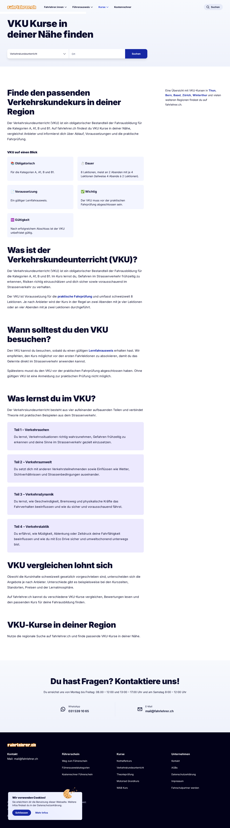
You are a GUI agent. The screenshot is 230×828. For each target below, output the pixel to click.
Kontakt (175, 760)
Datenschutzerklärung (183, 774)
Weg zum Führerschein (74, 760)
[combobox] (38, 53)
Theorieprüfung (125, 774)
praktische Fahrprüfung (75, 296)
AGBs (174, 767)
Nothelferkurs (124, 760)
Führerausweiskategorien (76, 767)
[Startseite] (21, 7)
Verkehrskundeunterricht (130, 767)
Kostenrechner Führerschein (77, 774)
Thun (212, 90)
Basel (177, 95)
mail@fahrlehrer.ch (26, 758)
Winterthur (200, 95)
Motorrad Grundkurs (128, 781)
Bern (168, 95)
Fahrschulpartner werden (185, 787)
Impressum (177, 781)
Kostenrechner (122, 7)
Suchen (136, 53)
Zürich (186, 95)
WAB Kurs (122, 787)
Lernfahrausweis (101, 350)
